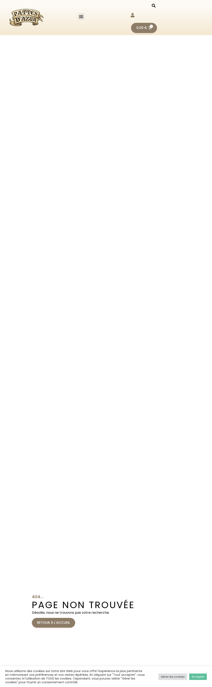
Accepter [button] (198, 677)
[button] (81, 16)
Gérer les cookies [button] (173, 677)
